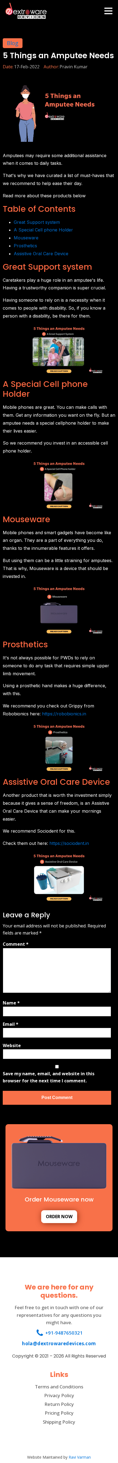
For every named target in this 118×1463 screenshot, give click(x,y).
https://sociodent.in (69, 843)
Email (10, 1024)
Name (11, 1003)
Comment (16, 944)
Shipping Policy (59, 1422)
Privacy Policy (59, 1395)
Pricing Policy (59, 1413)
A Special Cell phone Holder (43, 230)
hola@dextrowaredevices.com (59, 1343)
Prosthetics (25, 245)
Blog (12, 43)
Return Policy (59, 1404)
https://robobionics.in (64, 713)
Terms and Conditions (59, 1386)
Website (12, 1045)
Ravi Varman (80, 1457)
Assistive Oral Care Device (41, 253)
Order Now (59, 1217)
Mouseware (26, 237)
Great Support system (37, 222)
